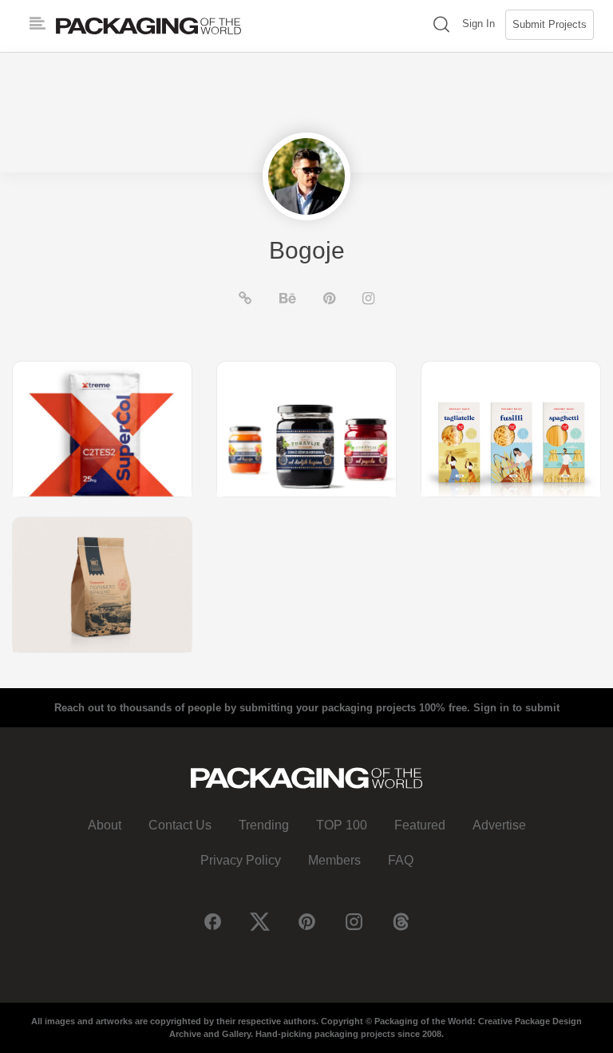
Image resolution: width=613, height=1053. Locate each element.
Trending (264, 825)
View (102, 428)
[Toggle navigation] (37, 24)
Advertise (499, 825)
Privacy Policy (240, 860)
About (104, 825)
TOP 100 (341, 825)
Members (334, 860)
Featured (419, 825)
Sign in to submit (516, 708)
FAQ (400, 860)
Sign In (478, 24)
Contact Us (180, 825)
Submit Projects (549, 24)
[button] (441, 26)
